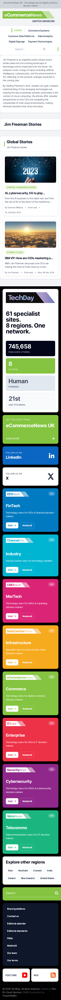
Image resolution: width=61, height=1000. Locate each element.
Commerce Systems (38, 30)
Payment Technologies (40, 41)
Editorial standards (17, 930)
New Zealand (28, 878)
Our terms (12, 960)
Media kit (27, 525)
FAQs (10, 938)
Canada (37, 870)
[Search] (44, 49)
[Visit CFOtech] (24, 494)
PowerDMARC (10, 995)
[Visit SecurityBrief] (24, 769)
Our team (12, 953)
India (49, 870)
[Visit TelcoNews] (24, 816)
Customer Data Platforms (21, 36)
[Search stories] (56, 893)
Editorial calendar (16, 923)
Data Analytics (45, 36)
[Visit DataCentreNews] (24, 631)
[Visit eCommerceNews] (24, 677)
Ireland (11, 878)
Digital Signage (17, 41)
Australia (23, 870)
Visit (10, 525)
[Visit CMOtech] (24, 584)
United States (47, 878)
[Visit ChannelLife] (24, 540)
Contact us (13, 916)
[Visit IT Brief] (24, 723)
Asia (10, 870)
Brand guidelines (16, 908)
